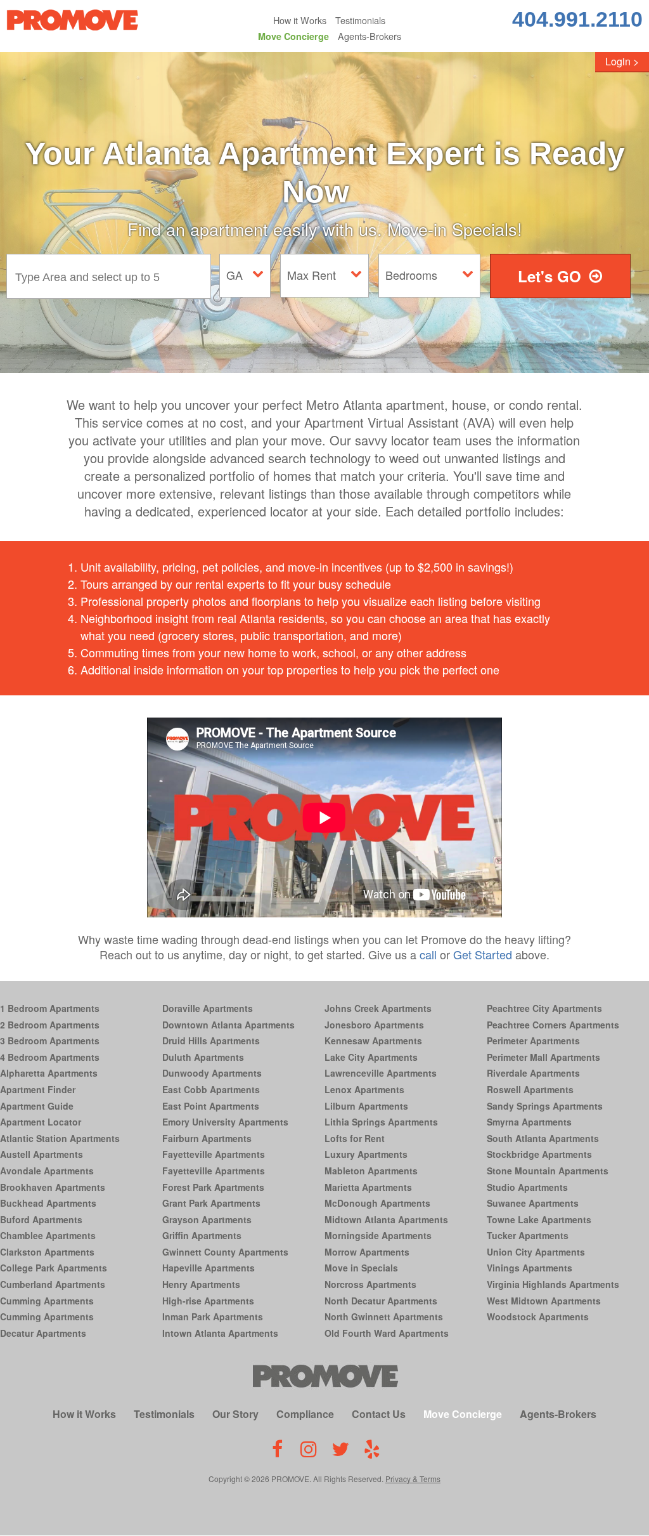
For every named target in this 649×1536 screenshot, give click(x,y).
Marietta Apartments (368, 1187)
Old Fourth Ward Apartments (386, 1333)
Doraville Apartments (207, 1008)
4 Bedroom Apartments (50, 1057)
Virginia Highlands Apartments (553, 1284)
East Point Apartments (210, 1105)
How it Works (299, 20)
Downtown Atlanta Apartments (228, 1024)
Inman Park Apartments (212, 1316)
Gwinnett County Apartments (225, 1251)
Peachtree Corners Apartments (553, 1024)
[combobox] (112, 276)
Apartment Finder (37, 1089)
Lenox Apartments (364, 1089)
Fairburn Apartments (207, 1138)
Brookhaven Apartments (52, 1187)
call (428, 954)
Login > (622, 61)
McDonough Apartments (377, 1203)
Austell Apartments (41, 1154)
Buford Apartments (41, 1219)
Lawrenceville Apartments (380, 1073)
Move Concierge (293, 36)
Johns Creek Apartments (378, 1008)
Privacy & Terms (412, 1478)
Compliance (305, 1414)
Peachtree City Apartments (544, 1008)
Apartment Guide (37, 1105)
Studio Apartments (527, 1187)
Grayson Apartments (207, 1219)
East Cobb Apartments (211, 1089)
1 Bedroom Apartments (50, 1008)
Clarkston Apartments (47, 1251)
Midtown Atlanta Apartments (386, 1219)
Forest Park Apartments (213, 1187)
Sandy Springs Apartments (545, 1105)
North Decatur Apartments (380, 1300)
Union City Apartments (536, 1251)
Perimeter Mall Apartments (543, 1057)
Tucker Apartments (528, 1235)
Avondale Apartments (47, 1170)
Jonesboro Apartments (374, 1024)
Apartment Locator (40, 1121)
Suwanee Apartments (533, 1203)
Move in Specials (361, 1267)
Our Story (235, 1414)
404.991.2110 (577, 19)
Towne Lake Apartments (539, 1219)
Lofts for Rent (354, 1138)
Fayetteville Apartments (213, 1154)
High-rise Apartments (208, 1300)
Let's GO (549, 276)
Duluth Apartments (203, 1057)
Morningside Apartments (378, 1235)
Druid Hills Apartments (211, 1040)
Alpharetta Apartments (49, 1073)
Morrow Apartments (366, 1251)
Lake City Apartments (371, 1057)
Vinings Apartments (529, 1267)
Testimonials (360, 20)
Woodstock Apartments (538, 1316)
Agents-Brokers (369, 36)
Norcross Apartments (370, 1284)
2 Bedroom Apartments (50, 1024)
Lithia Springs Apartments (381, 1121)
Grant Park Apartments (211, 1203)
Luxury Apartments (366, 1154)
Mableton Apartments (371, 1170)
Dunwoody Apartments (212, 1073)
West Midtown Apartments (544, 1300)
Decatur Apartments (43, 1333)
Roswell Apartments (530, 1089)
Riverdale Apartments (533, 1073)
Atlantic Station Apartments (60, 1138)
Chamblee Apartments (48, 1235)
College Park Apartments (53, 1267)
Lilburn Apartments (366, 1105)
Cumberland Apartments (52, 1284)
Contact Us (379, 1414)
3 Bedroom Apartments (50, 1040)
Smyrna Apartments (529, 1121)
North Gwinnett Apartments (383, 1316)
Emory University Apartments (225, 1121)
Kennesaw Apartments (373, 1040)
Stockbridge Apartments (539, 1154)
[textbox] (112, 276)
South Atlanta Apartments (543, 1138)
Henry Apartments (201, 1284)
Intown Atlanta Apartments (220, 1333)
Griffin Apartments (201, 1235)
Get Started (482, 954)
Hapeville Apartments (208, 1267)
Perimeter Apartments (533, 1040)
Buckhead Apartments (48, 1203)
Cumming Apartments (47, 1300)
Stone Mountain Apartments (547, 1170)
